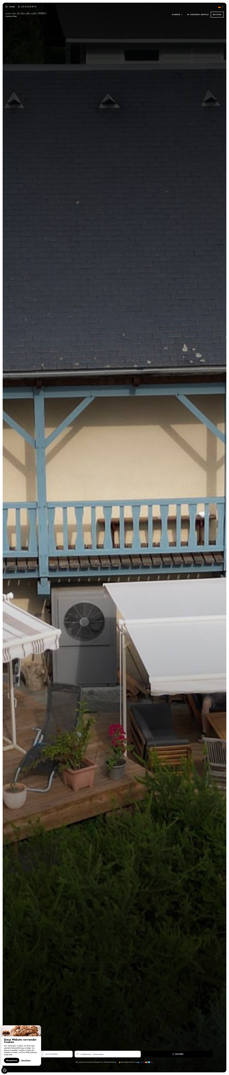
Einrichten (25, 1060)
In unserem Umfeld (198, 14)
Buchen (217, 14)
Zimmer (176, 14)
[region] (21, 1045)
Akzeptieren (11, 1060)
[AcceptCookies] (4, 1070)
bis (47, 1054)
